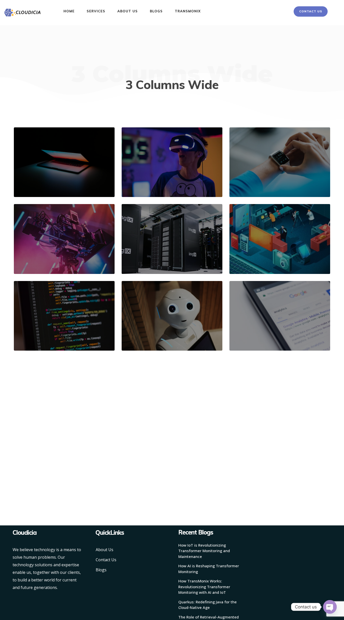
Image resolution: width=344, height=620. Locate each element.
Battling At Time (260, 249)
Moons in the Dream (263, 172)
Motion (265, 257)
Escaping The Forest (155, 249)
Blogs (101, 570)
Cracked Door (149, 325)
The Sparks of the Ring (50, 172)
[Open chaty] (330, 607)
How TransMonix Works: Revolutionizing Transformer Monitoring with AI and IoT (204, 586)
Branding (34, 180)
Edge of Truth (149, 172)
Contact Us (106, 559)
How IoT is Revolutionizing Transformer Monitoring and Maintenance (204, 551)
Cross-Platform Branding (268, 325)
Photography (145, 180)
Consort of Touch (44, 325)
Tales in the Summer (48, 249)
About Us (104, 549)
